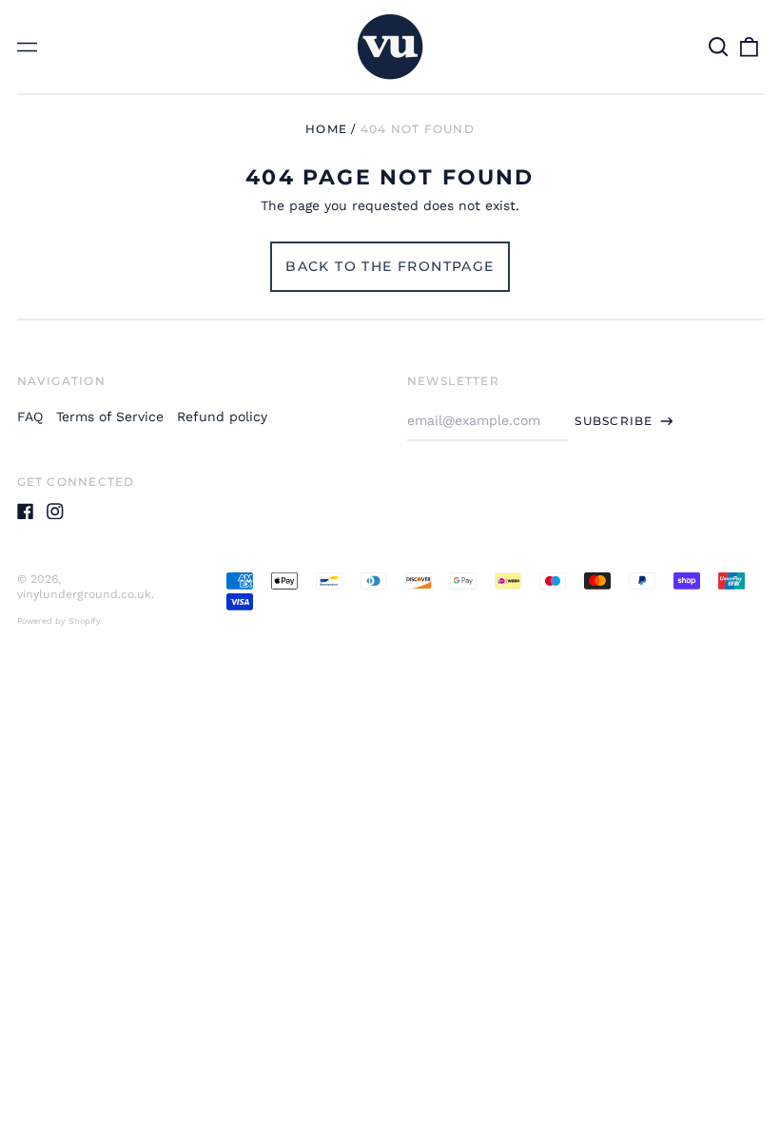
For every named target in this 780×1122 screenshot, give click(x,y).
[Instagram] (55, 511)
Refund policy (222, 416)
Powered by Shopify (59, 621)
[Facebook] (25, 511)
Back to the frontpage (389, 266)
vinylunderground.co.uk (84, 594)
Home (326, 129)
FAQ (30, 416)
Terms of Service (110, 416)
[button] (719, 46)
